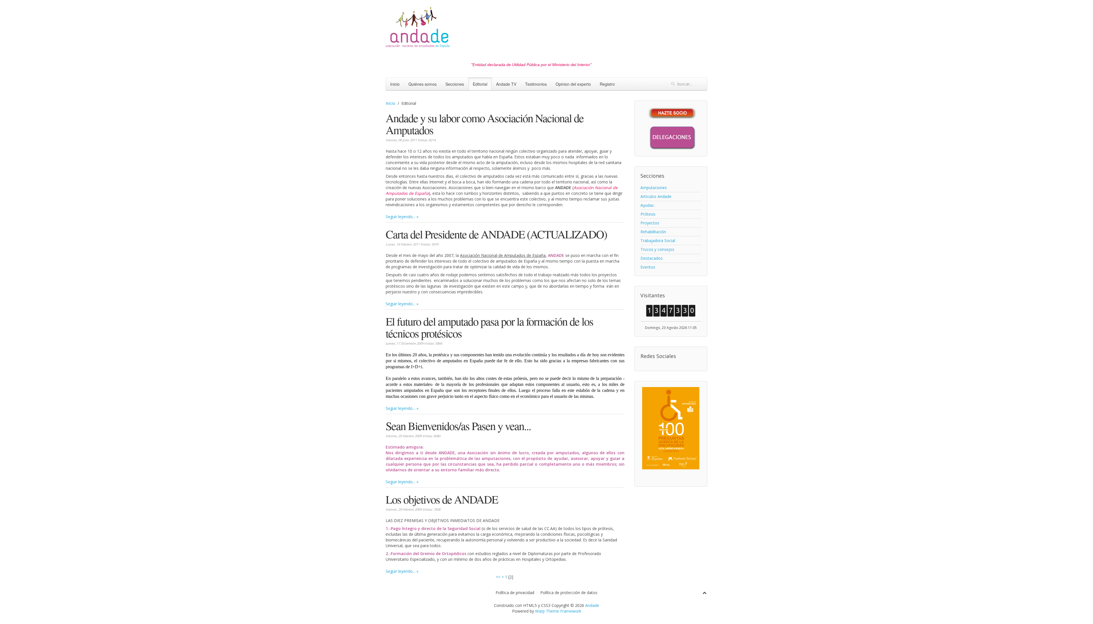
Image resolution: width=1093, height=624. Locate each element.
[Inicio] (418, 29)
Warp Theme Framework (558, 611)
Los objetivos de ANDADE (442, 499)
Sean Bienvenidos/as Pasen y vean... (458, 425)
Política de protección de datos (568, 592)
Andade (592, 605)
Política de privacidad (515, 592)
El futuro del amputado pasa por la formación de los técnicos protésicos (489, 327)
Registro (607, 84)
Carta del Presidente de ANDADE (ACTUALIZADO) (496, 234)
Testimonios (536, 84)
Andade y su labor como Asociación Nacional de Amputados (485, 123)
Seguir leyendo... (400, 216)
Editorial (480, 84)
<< (498, 577)
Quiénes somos (422, 84)
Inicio (395, 84)
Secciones (454, 84)
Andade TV (506, 84)
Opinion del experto (573, 84)
